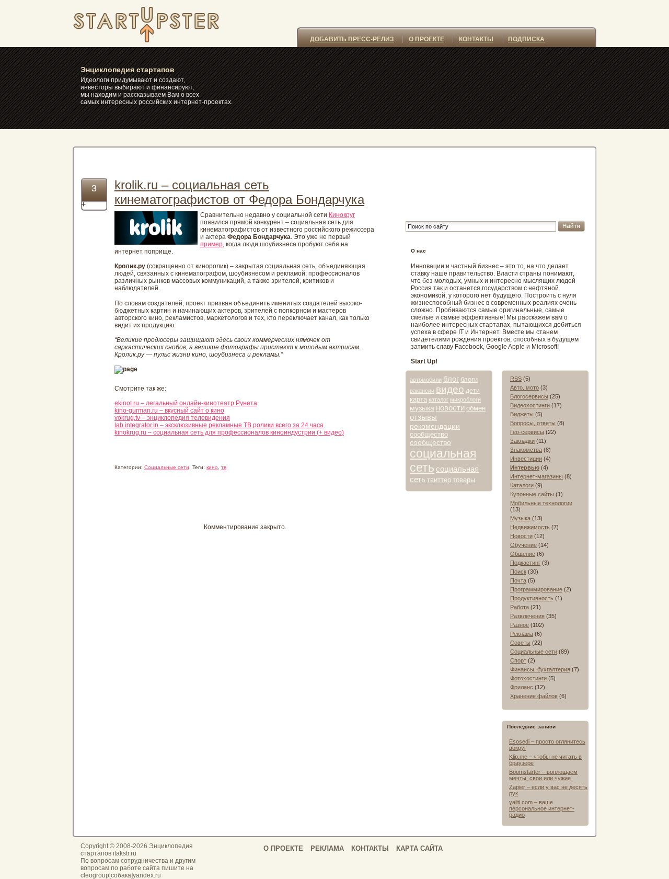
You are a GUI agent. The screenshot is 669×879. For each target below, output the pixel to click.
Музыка (520, 518)
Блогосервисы (529, 396)
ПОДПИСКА (526, 39)
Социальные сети (166, 467)
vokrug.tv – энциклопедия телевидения (172, 417)
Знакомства (526, 450)
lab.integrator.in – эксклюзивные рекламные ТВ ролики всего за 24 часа (219, 425)
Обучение (523, 545)
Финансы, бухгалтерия (540, 669)
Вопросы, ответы (533, 423)
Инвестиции (526, 458)
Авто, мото (524, 387)
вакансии (422, 390)
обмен (476, 408)
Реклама (521, 634)
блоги (469, 379)
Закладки (522, 441)
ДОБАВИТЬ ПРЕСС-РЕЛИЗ (352, 39)
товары (464, 480)
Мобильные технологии (541, 503)
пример (211, 244)
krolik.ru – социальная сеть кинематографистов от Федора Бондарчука (239, 192)
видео (450, 389)
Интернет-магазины (536, 476)
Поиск (518, 571)
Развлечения (527, 616)
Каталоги (522, 485)
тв (223, 467)
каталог (438, 399)
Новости (521, 536)
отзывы (423, 417)
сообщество (429, 434)
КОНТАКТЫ (476, 39)
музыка (422, 408)
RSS (516, 378)
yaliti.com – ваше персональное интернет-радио (541, 808)
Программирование (536, 589)
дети (473, 390)
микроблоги (465, 399)
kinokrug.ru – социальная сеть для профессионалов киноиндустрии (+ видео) (229, 432)
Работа (519, 607)
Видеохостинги (530, 405)
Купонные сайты (532, 494)
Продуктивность (531, 598)
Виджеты (522, 414)
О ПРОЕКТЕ (426, 39)
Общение (522, 554)
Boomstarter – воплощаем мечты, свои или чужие (543, 775)
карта (418, 399)
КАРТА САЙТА (419, 848)
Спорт (518, 660)
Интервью (524, 467)
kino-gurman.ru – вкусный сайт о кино (169, 410)
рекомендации (435, 426)
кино (212, 467)
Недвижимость (530, 527)
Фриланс (521, 687)
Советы (520, 643)
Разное (519, 625)
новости (450, 407)
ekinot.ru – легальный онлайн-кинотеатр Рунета (185, 403)
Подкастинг (525, 563)
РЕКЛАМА (327, 848)
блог (451, 378)
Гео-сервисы (527, 432)
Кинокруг (342, 215)
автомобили (426, 379)
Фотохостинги (528, 678)
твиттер (439, 480)
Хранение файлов (534, 696)
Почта (518, 580)
